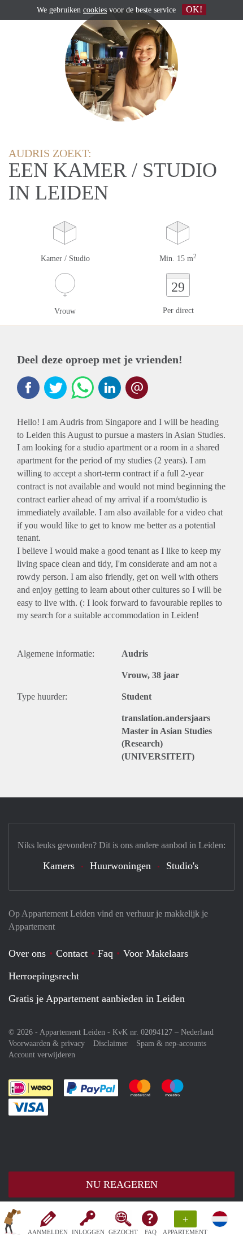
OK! (194, 9)
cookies (95, 10)
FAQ (151, 1232)
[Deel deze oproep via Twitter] (55, 387)
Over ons (27, 953)
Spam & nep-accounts (171, 1043)
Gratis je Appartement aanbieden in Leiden (96, 998)
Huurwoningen (120, 865)
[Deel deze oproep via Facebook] (28, 387)
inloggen (88, 1232)
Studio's (182, 865)
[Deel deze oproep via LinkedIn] (109, 387)
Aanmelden (48, 1232)
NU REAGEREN (122, 1184)
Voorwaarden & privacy (46, 1043)
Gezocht (123, 1232)
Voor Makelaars (155, 953)
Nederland (197, 1032)
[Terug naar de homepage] (12, 1223)
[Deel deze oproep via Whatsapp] (82, 387)
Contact (72, 953)
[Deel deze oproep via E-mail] (136, 387)
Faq (105, 953)
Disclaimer (110, 1043)
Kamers (59, 865)
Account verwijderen (41, 1055)
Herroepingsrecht (43, 976)
